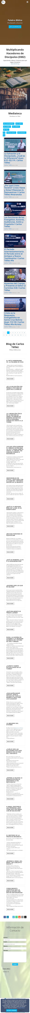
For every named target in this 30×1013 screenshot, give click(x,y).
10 (6, 335)
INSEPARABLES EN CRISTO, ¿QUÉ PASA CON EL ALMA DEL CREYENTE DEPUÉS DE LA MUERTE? (14, 480)
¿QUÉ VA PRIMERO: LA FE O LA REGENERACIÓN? (15, 560)
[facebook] (5, 917)
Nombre (5, 937)
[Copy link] (25, 917)
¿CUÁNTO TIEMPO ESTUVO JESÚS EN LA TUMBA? (13, 667)
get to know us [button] (15, 26)
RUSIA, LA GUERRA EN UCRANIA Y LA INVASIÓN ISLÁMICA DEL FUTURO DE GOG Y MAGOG (14, 639)
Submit (15, 964)
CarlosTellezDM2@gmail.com (15, 999)
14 (17, 335)
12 (12, 335)
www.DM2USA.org (15, 64)
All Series (16, 126)
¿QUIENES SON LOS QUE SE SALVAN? (14, 586)
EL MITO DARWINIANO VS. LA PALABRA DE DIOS (14, 361)
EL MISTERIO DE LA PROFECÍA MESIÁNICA (13, 836)
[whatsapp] (16, 917)
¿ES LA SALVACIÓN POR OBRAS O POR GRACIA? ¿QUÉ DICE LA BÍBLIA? (14, 388)
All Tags (18, 123)
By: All (6, 129)
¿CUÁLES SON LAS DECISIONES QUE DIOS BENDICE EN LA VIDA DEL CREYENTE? (14, 751)
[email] (22, 917)
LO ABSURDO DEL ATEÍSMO (12, 724)
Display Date (11, 132)
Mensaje (5, 950)
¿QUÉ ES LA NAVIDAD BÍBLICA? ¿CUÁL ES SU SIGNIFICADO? (14, 508)
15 (20, 335)
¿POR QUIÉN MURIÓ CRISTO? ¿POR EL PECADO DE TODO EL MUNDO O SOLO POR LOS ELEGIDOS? (13, 696)
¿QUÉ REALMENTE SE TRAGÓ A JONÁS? (13, 612)
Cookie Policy (21, 1007)
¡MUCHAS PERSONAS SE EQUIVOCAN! (14, 534)
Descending (21, 132)
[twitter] (10, 917)
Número (5, 946)
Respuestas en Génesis (19, 728)
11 (9, 335)
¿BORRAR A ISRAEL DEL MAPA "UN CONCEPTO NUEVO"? (14, 862)
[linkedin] (8, 917)
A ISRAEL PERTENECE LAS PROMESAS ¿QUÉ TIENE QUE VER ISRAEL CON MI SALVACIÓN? (14, 809)
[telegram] (13, 917)
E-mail (5, 941)
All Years (7, 126)
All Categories (8, 123)
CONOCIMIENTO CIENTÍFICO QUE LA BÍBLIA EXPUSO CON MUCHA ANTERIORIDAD (14, 890)
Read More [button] (10, 378)
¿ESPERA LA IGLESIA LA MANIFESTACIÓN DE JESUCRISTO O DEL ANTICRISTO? (14, 780)
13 (15, 335)
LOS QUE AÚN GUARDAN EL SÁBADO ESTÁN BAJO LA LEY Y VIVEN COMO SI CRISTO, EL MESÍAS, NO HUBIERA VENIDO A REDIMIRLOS (14, 450)
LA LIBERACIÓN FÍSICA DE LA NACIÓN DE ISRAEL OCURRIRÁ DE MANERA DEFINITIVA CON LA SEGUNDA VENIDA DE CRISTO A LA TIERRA (14, 418)
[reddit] (19, 917)
